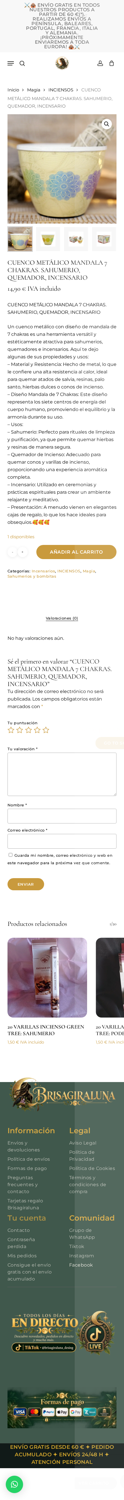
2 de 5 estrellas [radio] (20, 730)
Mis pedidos (22, 1255)
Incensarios (43, 571)
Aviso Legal (83, 1143)
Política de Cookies (92, 1168)
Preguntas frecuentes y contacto (22, 1184)
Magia (33, 90)
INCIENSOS (60, 90)
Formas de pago (27, 1168)
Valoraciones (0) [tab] (62, 618)
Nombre (17, 805)
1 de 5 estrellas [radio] (11, 730)
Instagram (81, 1255)
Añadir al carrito (76, 552)
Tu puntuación (22, 722)
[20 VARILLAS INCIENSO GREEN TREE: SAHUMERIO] (47, 978)
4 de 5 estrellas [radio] (37, 730)
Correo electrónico (27, 830)
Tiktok (76, 1246)
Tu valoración (22, 749)
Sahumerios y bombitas (32, 576)
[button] (10, 63)
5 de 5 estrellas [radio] (46, 730)
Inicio (13, 90)
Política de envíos (28, 1159)
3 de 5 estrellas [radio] (29, 730)
